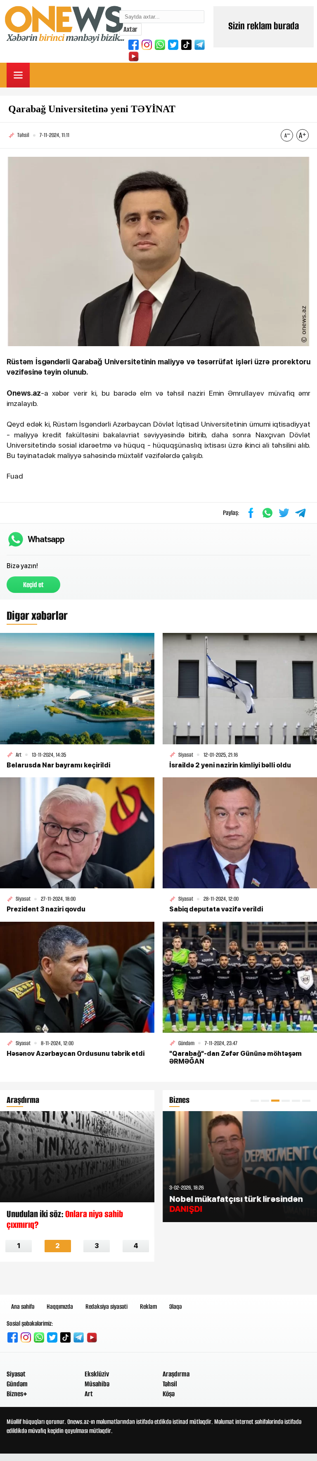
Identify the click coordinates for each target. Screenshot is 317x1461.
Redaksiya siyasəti (106, 1306)
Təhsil (170, 1384)
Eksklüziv (97, 1374)
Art (89, 1394)
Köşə (169, 1394)
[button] (255, 1101)
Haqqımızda (60, 1306)
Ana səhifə (22, 1306)
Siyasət (16, 1374)
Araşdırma (176, 1374)
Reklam (148, 1306)
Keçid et (33, 585)
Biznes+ (17, 1394)
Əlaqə (175, 1306)
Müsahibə (97, 1384)
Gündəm (17, 1384)
